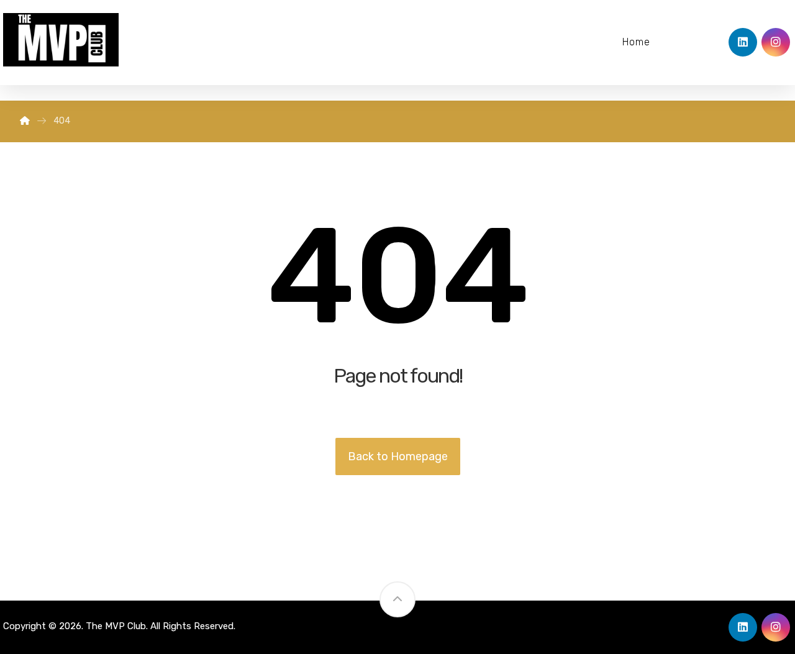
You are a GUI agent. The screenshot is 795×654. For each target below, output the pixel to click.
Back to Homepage (398, 456)
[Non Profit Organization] (61, 39)
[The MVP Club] (25, 121)
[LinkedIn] (743, 42)
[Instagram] (775, 42)
